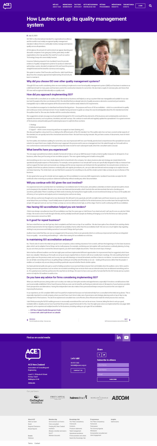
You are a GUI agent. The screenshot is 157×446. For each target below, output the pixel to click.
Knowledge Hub (74, 419)
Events (30, 436)
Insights (113, 419)
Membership (53, 419)
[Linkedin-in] (119, 337)
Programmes (94, 419)
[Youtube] (126, 337)
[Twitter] (104, 355)
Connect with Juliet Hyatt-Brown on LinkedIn (45, 312)
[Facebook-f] (99, 355)
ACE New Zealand (45, 310)
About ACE (31, 419)
